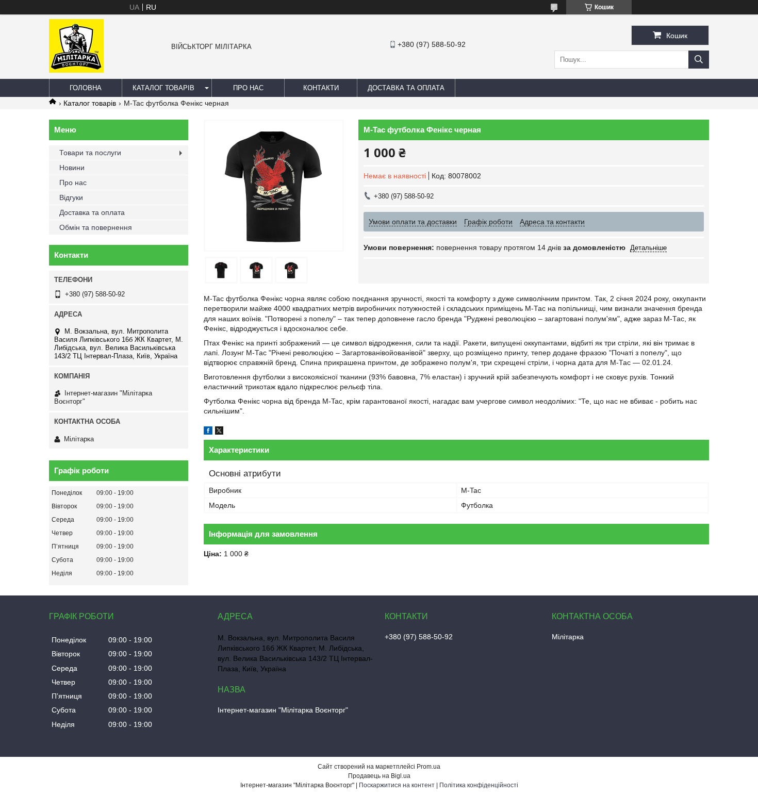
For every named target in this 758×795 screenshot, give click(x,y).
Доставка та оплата (406, 88)
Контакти (321, 88)
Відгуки (71, 197)
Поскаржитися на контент (397, 785)
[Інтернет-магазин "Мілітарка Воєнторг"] (76, 70)
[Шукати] (698, 60)
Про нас (248, 88)
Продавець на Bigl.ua (379, 776)
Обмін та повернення (95, 227)
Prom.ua (428, 766)
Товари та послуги (90, 152)
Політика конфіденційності (478, 785)
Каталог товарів (163, 88)
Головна (86, 88)
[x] (219, 432)
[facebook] (208, 432)
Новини (72, 167)
